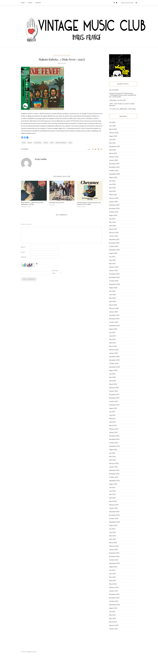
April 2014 (112, 539)
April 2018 (112, 381)
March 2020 (113, 305)
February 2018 (114, 387)
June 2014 (112, 532)
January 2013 (113, 591)
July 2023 (112, 181)
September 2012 (114, 605)
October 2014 (113, 518)
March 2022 (113, 229)
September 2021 (114, 250)
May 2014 (112, 536)
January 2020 (113, 312)
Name (23, 247)
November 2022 (114, 208)
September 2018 (114, 367)
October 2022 (113, 212)
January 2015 (113, 508)
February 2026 (114, 133)
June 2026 (112, 126)
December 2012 (114, 594)
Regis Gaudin (41, 159)
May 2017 (112, 418)
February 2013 (114, 587)
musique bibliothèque (62, 55)
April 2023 (112, 191)
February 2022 (114, 232)
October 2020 (113, 281)
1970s (23, 142)
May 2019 (112, 339)
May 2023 (112, 188)
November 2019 (114, 319)
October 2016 (113, 443)
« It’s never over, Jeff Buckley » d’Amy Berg (122, 109)
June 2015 (112, 491)
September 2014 (114, 522)
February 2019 (114, 350)
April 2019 (112, 343)
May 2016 (112, 456)
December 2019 (114, 315)
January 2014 (113, 549)
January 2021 (113, 270)
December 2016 (114, 436)
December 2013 (114, 553)
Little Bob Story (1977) (56, 202)
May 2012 (112, 615)
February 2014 (114, 546)
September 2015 (114, 480)
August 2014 (113, 525)
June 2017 (112, 415)
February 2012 (114, 625)
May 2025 (112, 143)
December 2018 (114, 356)
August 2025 (113, 136)
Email (23, 252)
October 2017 (113, 401)
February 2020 (114, 308)
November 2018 (114, 360)
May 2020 (112, 298)
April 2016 (112, 460)
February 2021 (114, 267)
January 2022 (113, 236)
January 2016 (113, 467)
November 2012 (114, 598)
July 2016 (112, 453)
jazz (51, 142)
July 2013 (112, 570)
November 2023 (114, 167)
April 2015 (112, 498)
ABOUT (30, 2)
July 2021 (112, 257)
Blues (30, 142)
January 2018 (113, 391)
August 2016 (113, 449)
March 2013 (113, 584)
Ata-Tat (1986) (113, 90)
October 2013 (113, 560)
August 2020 (113, 288)
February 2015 (114, 505)
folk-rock (37, 142)
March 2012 (113, 622)
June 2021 (112, 260)
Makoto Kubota (61, 142)
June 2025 (112, 139)
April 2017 (112, 422)
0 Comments (24, 149)
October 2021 (113, 246)
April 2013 (112, 580)
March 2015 (113, 501)
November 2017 (114, 398)
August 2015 (113, 484)
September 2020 (114, 284)
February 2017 (114, 429)
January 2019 (113, 353)
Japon (46, 142)
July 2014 (112, 529)
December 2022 (114, 205)
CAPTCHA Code (55, 272)
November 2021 (114, 243)
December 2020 (114, 274)
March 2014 (113, 542)
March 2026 (113, 129)
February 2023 (114, 198)
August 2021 (113, 253)
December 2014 (114, 511)
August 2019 (113, 329)
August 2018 (113, 370)
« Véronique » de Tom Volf (117, 100)
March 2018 (113, 384)
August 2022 (113, 215)
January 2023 (113, 201)
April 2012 (112, 618)
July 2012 (112, 611)
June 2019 (112, 336)
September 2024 (114, 146)
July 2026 (112, 122)
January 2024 (113, 160)
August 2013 (113, 567)
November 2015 (114, 474)
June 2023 (112, 184)
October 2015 (113, 477)
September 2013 (114, 563)
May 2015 (112, 494)
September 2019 (114, 325)
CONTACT (38, 2)
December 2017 (114, 394)
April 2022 (112, 226)
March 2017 (113, 425)
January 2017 (113, 432)
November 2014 (114, 515)
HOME (23, 2)
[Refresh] (37, 264)
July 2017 (112, 412)
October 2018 (113, 363)
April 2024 (112, 150)
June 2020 (112, 294)
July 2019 (112, 332)
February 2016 (114, 463)
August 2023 (113, 177)
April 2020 (112, 301)
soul (70, 142)
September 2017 (114, 405)
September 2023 (114, 174)
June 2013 (112, 573)
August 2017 (113, 408)
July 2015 (112, 487)
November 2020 (114, 277)
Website (23, 257)
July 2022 (112, 219)
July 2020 (112, 291)
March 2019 (113, 346)
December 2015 (114, 470)
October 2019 (113, 322)
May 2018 (112, 377)
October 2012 (113, 601)
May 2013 (112, 577)
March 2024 (113, 153)
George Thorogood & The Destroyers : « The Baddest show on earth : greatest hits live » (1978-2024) (122, 95)
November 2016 (114, 439)
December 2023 (114, 164)
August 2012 (113, 608)
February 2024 (114, 157)
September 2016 (114, 446)
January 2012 (113, 629)
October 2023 (113, 170)
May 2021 (112, 263)
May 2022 (112, 222)
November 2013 (114, 556)
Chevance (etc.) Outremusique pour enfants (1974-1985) (89, 203)
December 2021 (114, 239)
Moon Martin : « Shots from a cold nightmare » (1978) (32, 203)
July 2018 (112, 374)
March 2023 (113, 195)
